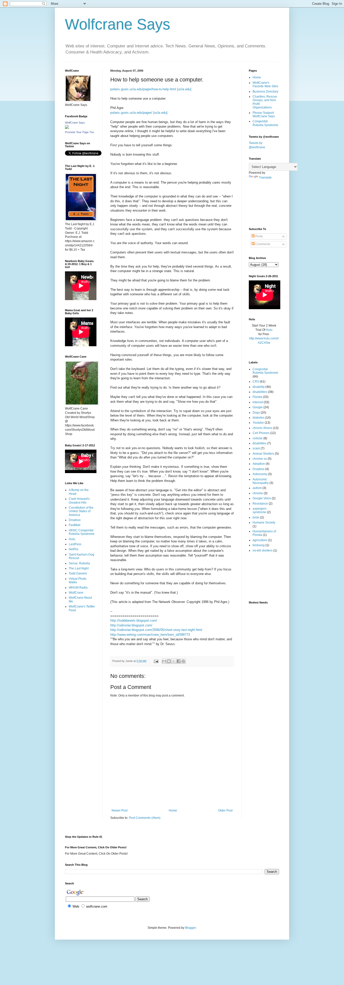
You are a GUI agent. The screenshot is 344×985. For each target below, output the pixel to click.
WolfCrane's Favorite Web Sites (265, 84)
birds (256, 517)
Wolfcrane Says (117, 24)
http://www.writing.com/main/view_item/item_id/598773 (150, 634)
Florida (257, 397)
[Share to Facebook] (178, 661)
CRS (256, 381)
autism (257, 488)
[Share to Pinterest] (183, 661)
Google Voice (262, 498)
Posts (259, 236)
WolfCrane (76, 592)
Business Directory (265, 91)
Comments (262, 244)
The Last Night (79, 568)
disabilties (259, 443)
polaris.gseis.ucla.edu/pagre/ (131, 112)
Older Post (225, 810)
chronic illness (262, 428)
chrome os (260, 458)
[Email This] (164, 661)
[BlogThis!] (168, 661)
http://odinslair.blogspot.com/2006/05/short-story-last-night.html (156, 630)
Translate (265, 177)
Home (173, 810)
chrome (258, 493)
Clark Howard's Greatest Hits (79, 500)
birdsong (259, 545)
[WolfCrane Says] (67, 128)
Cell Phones (261, 433)
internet (258, 402)
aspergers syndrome (259, 510)
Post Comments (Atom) (144, 818)
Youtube (258, 422)
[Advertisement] (80, 636)
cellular (258, 438)
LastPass (75, 544)
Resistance (260, 503)
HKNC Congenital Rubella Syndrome (81, 532)
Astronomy (260, 474)
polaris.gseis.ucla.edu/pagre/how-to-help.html (143, 89)
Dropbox (75, 520)
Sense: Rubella (79, 563)
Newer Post (119, 810)
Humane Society (264, 522)
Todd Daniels (78, 573)
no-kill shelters (262, 550)
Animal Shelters (263, 453)
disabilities (260, 392)
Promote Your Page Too (79, 132)
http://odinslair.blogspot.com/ (131, 625)
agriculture (260, 540)
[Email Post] (156, 660)
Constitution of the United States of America (81, 511)
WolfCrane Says (75, 122)
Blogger (190, 928)
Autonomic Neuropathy (261, 481)
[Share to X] (173, 661)
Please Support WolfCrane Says (264, 114)
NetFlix (73, 549)
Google (258, 407)
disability (259, 387)
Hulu (72, 539)
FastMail (74, 525)
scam (256, 448)
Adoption (259, 464)
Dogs (256, 412)
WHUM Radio (78, 587)
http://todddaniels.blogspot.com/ (133, 620)
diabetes (258, 417)
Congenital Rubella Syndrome (265, 123)
